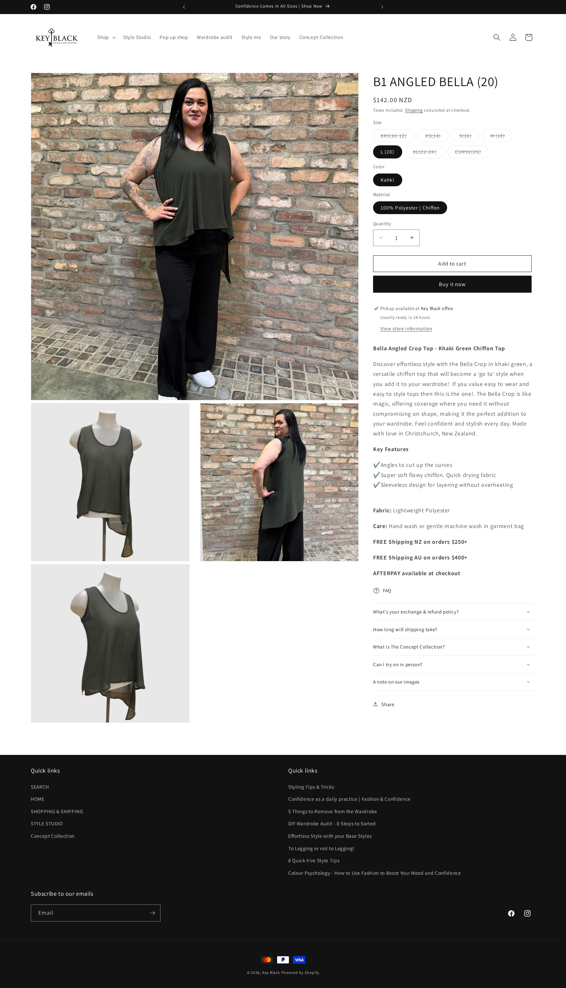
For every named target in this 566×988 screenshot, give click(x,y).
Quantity (382, 223)
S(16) (469, 137)
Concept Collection (53, 835)
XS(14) (436, 137)
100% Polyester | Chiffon (410, 207)
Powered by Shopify (300, 972)
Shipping (414, 110)
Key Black (271, 972)
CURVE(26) (472, 153)
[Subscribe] (152, 913)
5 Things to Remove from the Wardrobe (332, 811)
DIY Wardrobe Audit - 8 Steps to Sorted (332, 823)
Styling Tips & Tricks (311, 786)
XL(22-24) (428, 153)
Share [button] (387, 704)
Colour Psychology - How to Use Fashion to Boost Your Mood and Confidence (374, 872)
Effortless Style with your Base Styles (330, 835)
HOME (38, 799)
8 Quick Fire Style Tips (313, 860)
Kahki (388, 179)
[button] (106, 37)
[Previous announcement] (184, 7)
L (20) (388, 151)
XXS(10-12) (397, 137)
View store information (406, 328)
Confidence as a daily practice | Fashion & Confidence (349, 799)
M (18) (501, 137)
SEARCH (40, 786)
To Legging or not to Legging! (321, 848)
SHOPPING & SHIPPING (57, 811)
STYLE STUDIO (47, 823)
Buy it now (452, 283)
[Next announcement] (382, 7)
